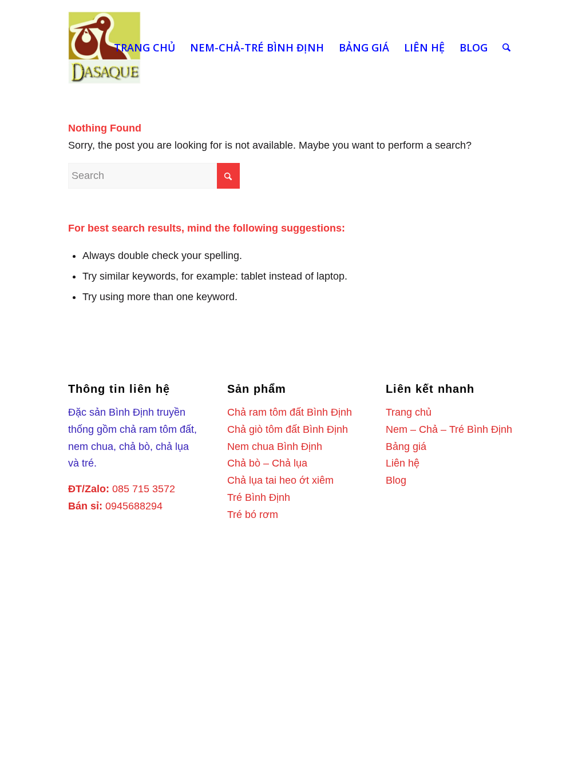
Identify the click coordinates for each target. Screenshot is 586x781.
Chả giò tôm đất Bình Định (287, 429)
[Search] (506, 47)
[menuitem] (144, 47)
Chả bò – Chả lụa (267, 463)
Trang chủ (408, 412)
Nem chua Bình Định (274, 446)
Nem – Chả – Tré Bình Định (449, 429)
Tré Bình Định (258, 497)
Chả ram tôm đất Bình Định (289, 412)
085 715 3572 (143, 489)
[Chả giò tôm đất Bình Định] (104, 47)
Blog (396, 480)
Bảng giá (406, 446)
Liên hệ (402, 463)
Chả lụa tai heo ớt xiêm (280, 480)
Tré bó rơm (252, 514)
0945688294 (134, 506)
